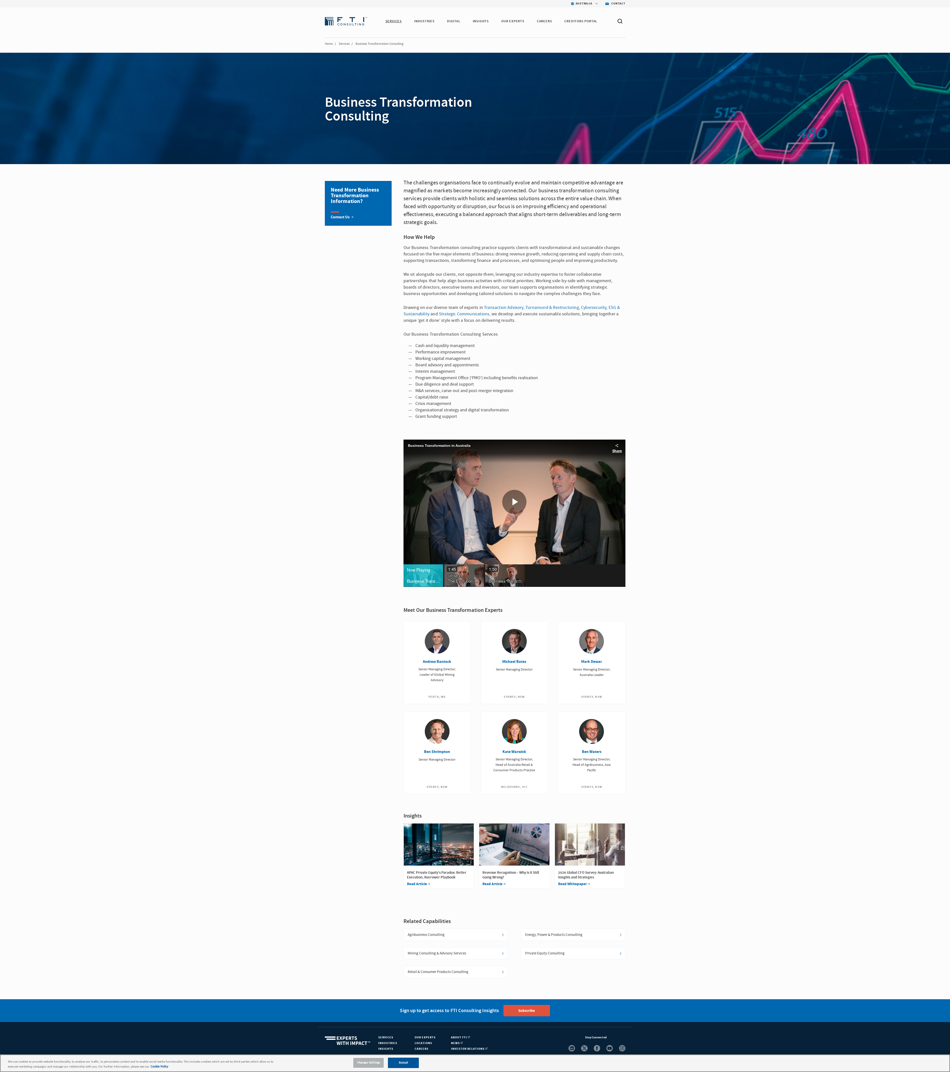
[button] (423, 575)
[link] (358, 203)
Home (329, 44)
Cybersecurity (593, 307)
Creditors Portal (580, 21)
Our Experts (512, 21)
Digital (453, 21)
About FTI (459, 1037)
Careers (544, 21)
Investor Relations (468, 1049)
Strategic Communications (464, 314)
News (456, 1043)
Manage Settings (368, 1062)
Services (393, 21)
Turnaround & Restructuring (552, 307)
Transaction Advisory (503, 307)
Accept (403, 1062)
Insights (481, 21)
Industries (424, 21)
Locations (423, 1043)
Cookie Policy (159, 1066)
